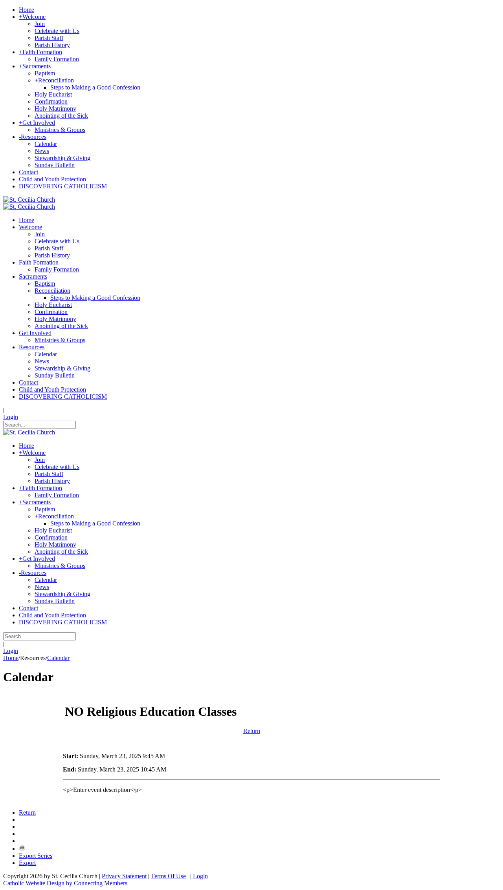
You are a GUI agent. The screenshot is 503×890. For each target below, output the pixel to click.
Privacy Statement (124, 876)
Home (10, 658)
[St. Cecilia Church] (29, 199)
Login (10, 417)
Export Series (35, 855)
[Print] (22, 848)
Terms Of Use (168, 876)
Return (251, 731)
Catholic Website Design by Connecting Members (65, 883)
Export (27, 862)
